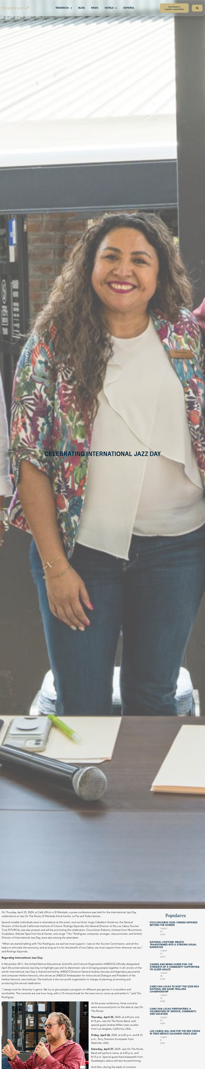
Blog (81, 8)
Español (128, 8)
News (94, 8)
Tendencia (62, 8)
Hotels (109, 8)
